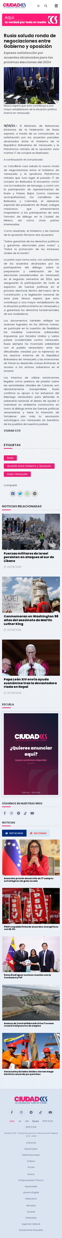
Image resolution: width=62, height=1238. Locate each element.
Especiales (31, 1186)
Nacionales (31, 1149)
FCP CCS (48, 1121)
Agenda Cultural (31, 1224)
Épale (35, 1121)
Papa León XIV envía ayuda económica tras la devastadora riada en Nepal (30, 683)
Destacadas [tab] (16, 833)
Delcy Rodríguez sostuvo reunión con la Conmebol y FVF (27, 976)
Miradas (31, 1205)
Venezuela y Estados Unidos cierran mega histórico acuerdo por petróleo (28, 1072)
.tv (19, 1121)
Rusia (10, 458)
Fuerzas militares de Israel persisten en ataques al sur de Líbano (29, 557)
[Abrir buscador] (45, 5)
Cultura (31, 1161)
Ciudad (31, 1211)
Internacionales (31, 1155)
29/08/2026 (14, 567)
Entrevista (31, 1217)
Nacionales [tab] (40, 833)
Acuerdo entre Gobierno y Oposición (29, 466)
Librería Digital (31, 1192)
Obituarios (31, 1198)
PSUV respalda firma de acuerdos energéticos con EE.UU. (31, 928)
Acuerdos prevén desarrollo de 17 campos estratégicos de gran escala (28, 879)
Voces (31, 1167)
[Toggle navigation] (55, 6)
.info (11, 1121)
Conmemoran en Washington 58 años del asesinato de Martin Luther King (31, 620)
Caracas (31, 1142)
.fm (27, 1121)
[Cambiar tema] (38, 5)
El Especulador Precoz (31, 1180)
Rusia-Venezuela (17, 474)
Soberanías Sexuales (31, 1230)
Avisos (31, 1174)
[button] (31, 754)
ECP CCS (31, 1127)
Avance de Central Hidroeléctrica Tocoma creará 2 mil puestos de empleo (29, 1024)
